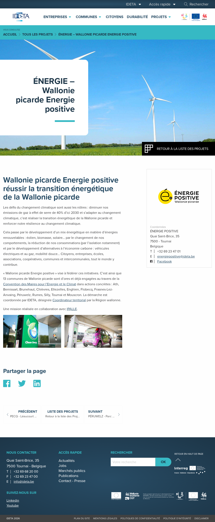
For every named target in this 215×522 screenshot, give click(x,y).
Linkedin (13, 500)
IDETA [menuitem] (132, 4)
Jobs (62, 465)
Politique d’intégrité (177, 518)
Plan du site (82, 518)
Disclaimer (201, 518)
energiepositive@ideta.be (176, 256)
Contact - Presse (72, 481)
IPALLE (72, 309)
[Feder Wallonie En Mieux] (194, 16)
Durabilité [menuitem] (137, 17)
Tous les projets (37, 34)
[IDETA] (21, 16)
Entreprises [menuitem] (55, 17)
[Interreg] (189, 470)
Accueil (10, 34)
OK (163, 462)
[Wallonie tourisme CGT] (143, 496)
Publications (68, 475)
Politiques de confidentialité (140, 518)
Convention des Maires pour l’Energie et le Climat (39, 284)
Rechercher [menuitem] (199, 4)
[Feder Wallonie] (191, 496)
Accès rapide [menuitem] (161, 4)
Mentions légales (105, 518)
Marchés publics (72, 470)
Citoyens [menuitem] (114, 17)
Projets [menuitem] (159, 17)
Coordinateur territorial (69, 300)
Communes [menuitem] (87, 17)
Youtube (13, 505)
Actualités (67, 460)
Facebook (164, 261)
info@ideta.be (24, 481)
